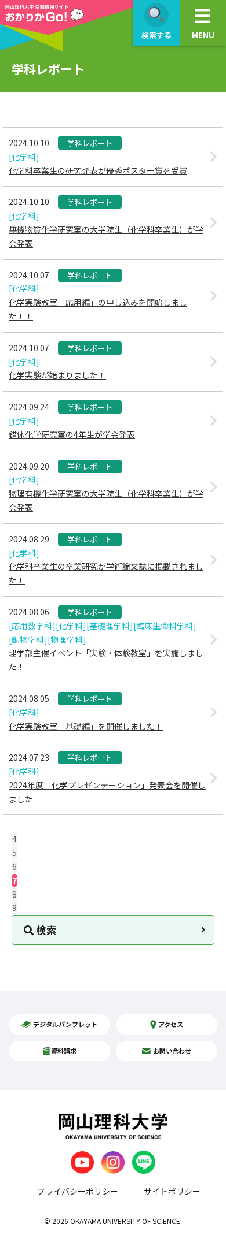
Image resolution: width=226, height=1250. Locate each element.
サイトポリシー (172, 1191)
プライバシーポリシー (77, 1191)
